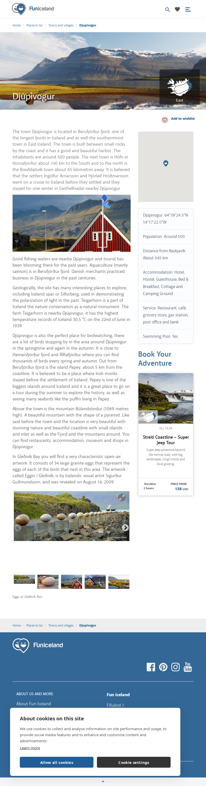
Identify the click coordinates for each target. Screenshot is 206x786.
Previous (18, 528)
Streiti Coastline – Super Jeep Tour (166, 440)
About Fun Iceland (33, 704)
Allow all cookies (56, 762)
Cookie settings (133, 762)
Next (125, 528)
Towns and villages (60, 25)
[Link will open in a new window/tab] (152, 667)
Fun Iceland (33, 9)
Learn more (30, 747)
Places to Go (34, 25)
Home (17, 25)
